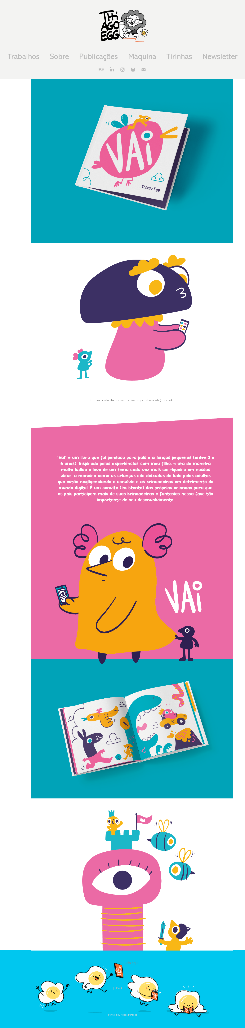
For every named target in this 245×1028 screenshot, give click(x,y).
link (170, 400)
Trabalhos (24, 56)
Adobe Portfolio (129, 1014)
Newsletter (220, 56)
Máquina (142, 56)
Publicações (98, 56)
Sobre (59, 56)
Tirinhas (179, 56)
